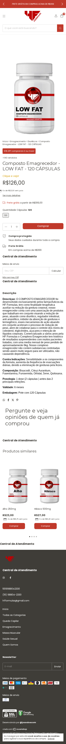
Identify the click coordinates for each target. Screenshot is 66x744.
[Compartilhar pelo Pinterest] (17, 400)
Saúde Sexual (10, 638)
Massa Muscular (11, 632)
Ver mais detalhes (11, 195)
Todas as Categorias (14, 615)
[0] (61, 16)
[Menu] (4, 16)
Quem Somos (10, 644)
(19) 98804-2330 (12, 594)
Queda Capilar (11, 621)
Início (5, 141)
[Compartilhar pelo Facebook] (8, 400)
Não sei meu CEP (11, 277)
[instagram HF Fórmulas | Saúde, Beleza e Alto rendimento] (4, 577)
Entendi (51, 739)
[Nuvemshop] (15, 730)
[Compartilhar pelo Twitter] (13, 400)
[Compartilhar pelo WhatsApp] (4, 400)
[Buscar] (60, 28)
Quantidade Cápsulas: (17, 210)
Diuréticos (32, 141)
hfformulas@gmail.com (16, 600)
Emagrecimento (18, 141)
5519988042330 (11, 588)
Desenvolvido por (19, 722)
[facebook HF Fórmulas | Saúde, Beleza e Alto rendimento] (10, 577)
